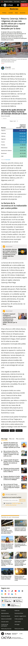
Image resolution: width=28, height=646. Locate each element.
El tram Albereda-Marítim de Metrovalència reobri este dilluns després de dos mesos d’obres (7, 530)
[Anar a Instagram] (9, 591)
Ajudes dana (5, 430)
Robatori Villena (8, 1)
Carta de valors (5, 621)
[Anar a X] (6, 591)
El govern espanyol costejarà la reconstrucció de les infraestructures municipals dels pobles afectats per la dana (10, 319)
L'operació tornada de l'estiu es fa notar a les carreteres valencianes (20, 529)
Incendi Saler (24, 1)
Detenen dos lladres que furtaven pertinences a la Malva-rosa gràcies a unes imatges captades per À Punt (7, 546)
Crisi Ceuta (16, 1)
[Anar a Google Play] (6, 600)
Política (4, 12)
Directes (24, 5)
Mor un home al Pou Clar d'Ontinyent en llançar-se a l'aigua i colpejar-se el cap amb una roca (7, 563)
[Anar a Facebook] (2, 591)
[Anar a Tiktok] (13, 591)
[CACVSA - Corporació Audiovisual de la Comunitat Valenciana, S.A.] (12, 637)
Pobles (12, 430)
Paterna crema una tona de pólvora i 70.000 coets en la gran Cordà (20, 578)
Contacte (3, 610)
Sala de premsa (5, 613)
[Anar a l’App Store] (18, 600)
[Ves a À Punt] (8, 5)
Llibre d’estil (18, 621)
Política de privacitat (6, 628)
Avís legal (17, 624)
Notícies (14, 9)
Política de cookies (19, 628)
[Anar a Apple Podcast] (9, 594)
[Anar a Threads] (23, 591)
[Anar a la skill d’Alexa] (3, 605)
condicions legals (16, 503)
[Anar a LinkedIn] (12, 594)
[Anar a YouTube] (16, 591)
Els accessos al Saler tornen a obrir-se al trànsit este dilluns (6, 578)
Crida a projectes (19, 618)
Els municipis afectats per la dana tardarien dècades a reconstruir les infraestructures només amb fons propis (10, 254)
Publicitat (17, 610)
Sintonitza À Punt (19, 613)
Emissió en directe (5, 616)
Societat (11, 12)
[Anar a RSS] (16, 594)
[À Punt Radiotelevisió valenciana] (9, 633)
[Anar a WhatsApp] (2, 594)
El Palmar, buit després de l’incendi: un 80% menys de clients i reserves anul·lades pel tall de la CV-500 (20, 563)
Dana (16, 12)
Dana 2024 (19, 430)
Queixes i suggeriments (20, 616)
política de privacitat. (11, 505)
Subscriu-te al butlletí (6, 618)
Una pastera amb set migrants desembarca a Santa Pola (21, 545)
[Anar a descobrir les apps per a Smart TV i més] (14, 605)
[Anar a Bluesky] (19, 591)
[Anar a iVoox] (6, 594)
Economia (22, 12)
